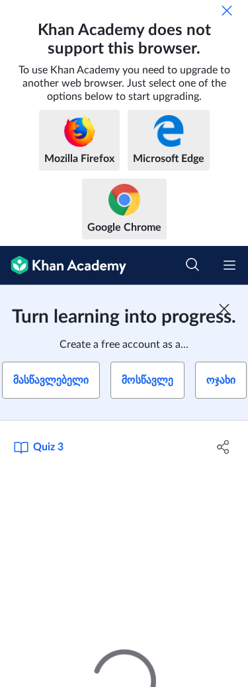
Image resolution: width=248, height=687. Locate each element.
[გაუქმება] (226, 10)
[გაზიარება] (223, 447)
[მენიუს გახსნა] (229, 265)
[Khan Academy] (63, 265)
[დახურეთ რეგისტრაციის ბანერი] (224, 309)
